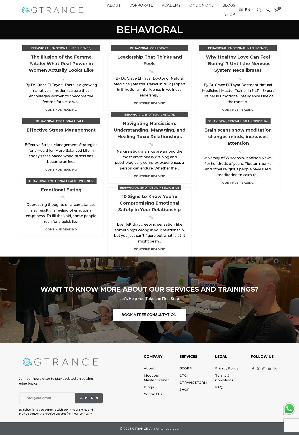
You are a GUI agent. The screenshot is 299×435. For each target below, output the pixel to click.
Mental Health (240, 121)
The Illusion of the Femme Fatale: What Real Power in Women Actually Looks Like (61, 63)
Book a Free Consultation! (149, 315)
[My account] (268, 9)
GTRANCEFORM (193, 382)
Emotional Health (159, 114)
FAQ (219, 387)
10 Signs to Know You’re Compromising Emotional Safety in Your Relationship (149, 203)
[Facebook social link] (253, 369)
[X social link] (258, 369)
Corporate (159, 48)
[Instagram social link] (263, 369)
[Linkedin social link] (275, 369)
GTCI (183, 375)
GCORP (185, 368)
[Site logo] (52, 9)
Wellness (86, 181)
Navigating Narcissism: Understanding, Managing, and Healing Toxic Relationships (149, 130)
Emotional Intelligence (70, 48)
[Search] (259, 9)
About (149, 368)
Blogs (149, 387)
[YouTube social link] (269, 369)
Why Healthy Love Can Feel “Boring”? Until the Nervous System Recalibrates (238, 63)
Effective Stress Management (61, 130)
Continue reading (61, 109)
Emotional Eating (61, 190)
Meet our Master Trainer (156, 377)
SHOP (184, 389)
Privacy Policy (226, 368)
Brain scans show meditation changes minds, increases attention (238, 136)
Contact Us (153, 394)
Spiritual (260, 121)
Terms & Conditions (224, 377)
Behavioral (40, 48)
